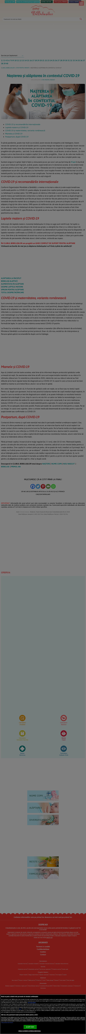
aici (20, 1008)
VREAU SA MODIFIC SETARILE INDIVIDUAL (29, 1031)
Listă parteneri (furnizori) (7, 1022)
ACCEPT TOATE (30, 1027)
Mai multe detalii (32, 1002)
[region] (43, 1014)
